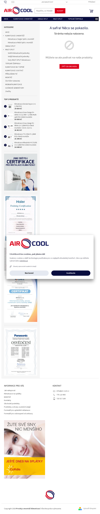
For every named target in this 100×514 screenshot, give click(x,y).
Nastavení (29, 273)
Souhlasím (70, 273)
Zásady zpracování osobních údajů (24, 266)
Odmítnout (24, 261)
